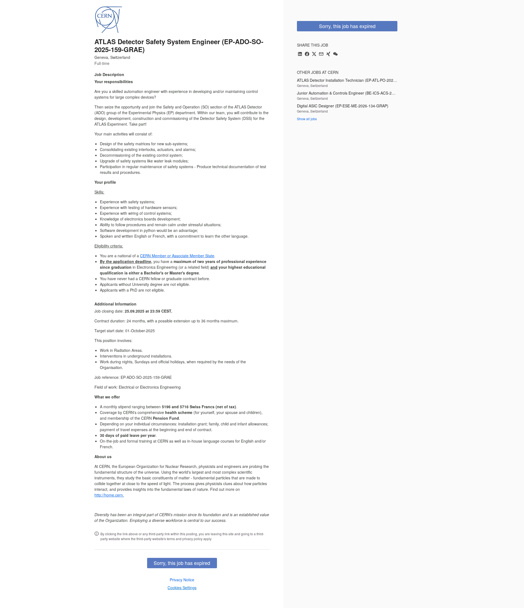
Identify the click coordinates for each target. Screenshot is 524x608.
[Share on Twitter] (314, 54)
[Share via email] (321, 54)
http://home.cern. (109, 495)
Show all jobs (307, 118)
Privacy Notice (182, 579)
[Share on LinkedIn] (300, 54)
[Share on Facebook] (307, 54)
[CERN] (108, 19)
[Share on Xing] (328, 54)
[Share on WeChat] (335, 54)
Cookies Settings (182, 587)
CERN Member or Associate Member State (177, 255)
